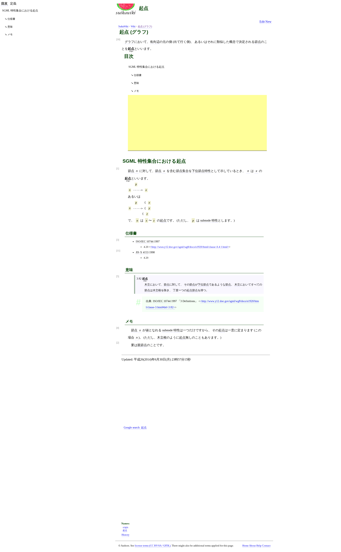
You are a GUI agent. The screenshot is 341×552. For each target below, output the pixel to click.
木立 (147, 284)
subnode (205, 220)
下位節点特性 (201, 171)
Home (245, 545)
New (268, 21)
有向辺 (154, 41)
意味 (136, 83)
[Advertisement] (197, 122)
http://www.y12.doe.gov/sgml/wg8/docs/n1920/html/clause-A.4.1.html (190, 246)
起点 (143, 8)
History (125, 534)
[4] (117, 328)
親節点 (142, 345)
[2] (117, 343)
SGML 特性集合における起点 (146, 66)
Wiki (133, 26)
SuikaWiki (123, 26)
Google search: (135, 427)
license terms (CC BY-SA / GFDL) (152, 545)
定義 (13, 3)
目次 (4, 3)
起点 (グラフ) (145, 26)
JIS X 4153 (142, 252)
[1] (117, 168)
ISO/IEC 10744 (144, 241)
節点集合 (182, 171)
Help (258, 545)
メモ (136, 90)
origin (125, 527)
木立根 (157, 290)
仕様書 (137, 75)
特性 (215, 220)
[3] (117, 240)
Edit (262, 21)
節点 (258, 41)
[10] (118, 39)
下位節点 (203, 284)
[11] (118, 251)
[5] (117, 276)
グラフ (129, 41)
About (252, 545)
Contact (266, 545)
